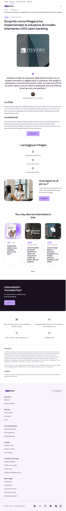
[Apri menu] (61, 6)
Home (6, 10)
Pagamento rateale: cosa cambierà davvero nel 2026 (12, 250)
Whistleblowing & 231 (10, 496)
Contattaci (44, 198)
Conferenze (7, 416)
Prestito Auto (8, 469)
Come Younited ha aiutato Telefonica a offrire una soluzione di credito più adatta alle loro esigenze (33, 255)
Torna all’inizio (57, 391)
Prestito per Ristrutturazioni (12, 472)
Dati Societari (8, 452)
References (14, 10)
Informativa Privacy (10, 489)
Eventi (6, 420)
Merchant (7, 400)
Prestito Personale (9, 462)
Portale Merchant (9, 436)
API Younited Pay (9, 432)
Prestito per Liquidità (10, 465)
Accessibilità (8, 485)
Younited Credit (8, 445)
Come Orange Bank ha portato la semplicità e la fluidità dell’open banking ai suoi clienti (52, 255)
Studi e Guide (8, 413)
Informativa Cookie (10, 492)
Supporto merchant (10, 429)
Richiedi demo (33, 133)
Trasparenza (8, 482)
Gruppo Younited (9, 449)
